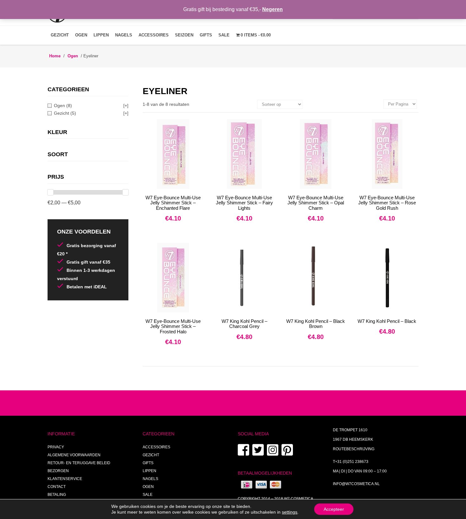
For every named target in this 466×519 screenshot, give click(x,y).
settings (289, 512)
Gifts (206, 35)
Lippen (101, 35)
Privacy (56, 447)
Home (55, 56)
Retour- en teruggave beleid (79, 463)
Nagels (123, 35)
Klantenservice (65, 479)
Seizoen (184, 35)
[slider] (50, 192)
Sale (224, 35)
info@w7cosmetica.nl (356, 484)
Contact (57, 486)
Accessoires (154, 35)
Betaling (57, 494)
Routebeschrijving (353, 449)
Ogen (81, 35)
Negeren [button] (272, 9)
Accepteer (334, 509)
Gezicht (60, 35)
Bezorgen (58, 471)
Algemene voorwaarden (74, 455)
